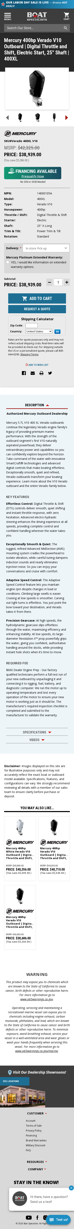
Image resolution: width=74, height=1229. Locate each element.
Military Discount (35, 1145)
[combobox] (37, 28)
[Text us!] (58, 1220)
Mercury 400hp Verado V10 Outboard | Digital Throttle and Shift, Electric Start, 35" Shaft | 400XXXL (53, 851)
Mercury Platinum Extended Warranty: (34, 257)
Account (30, 1120)
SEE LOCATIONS (11, 1081)
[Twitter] (50, 373)
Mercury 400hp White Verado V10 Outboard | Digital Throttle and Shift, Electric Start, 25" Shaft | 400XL (19, 851)
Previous (7, 117)
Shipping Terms (29, 354)
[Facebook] (24, 373)
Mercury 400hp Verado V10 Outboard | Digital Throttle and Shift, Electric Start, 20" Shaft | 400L (19, 920)
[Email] (33, 373)
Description (34, 405)
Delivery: (14, 248)
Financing (31, 1135)
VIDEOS (34, 740)
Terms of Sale (34, 1125)
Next (66, 117)
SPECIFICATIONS (34, 732)
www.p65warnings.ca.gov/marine (36, 1051)
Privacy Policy (34, 1130)
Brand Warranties (36, 1140)
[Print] (41, 373)
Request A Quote (37, 309)
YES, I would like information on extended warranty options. (38, 264)
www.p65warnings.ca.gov (36, 999)
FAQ (28, 1150)
